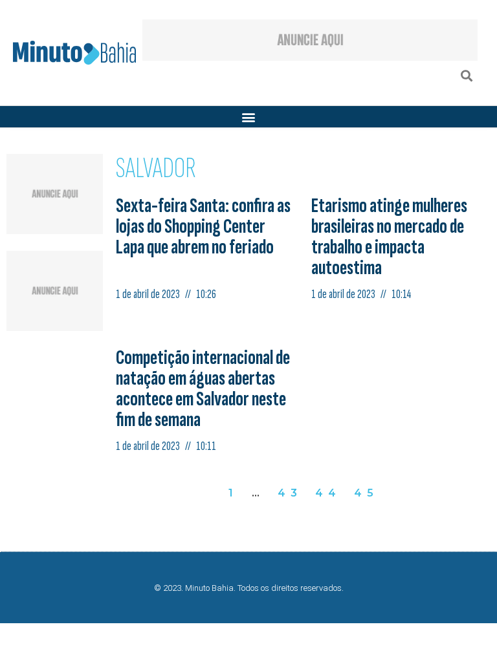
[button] (467, 75)
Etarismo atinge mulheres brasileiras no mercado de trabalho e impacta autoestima (389, 237)
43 (290, 493)
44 (327, 493)
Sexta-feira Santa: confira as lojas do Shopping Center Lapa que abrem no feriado (203, 226)
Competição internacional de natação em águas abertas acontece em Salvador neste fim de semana (203, 388)
